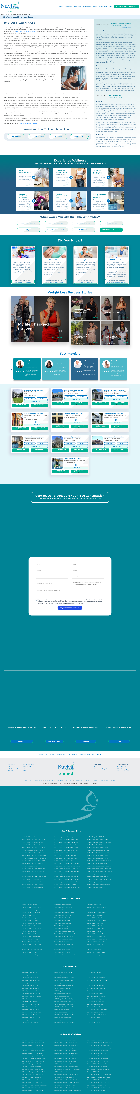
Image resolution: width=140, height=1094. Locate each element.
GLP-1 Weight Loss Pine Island (62, 1017)
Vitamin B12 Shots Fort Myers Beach (64, 933)
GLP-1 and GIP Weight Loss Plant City (97, 1053)
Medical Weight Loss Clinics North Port (33, 874)
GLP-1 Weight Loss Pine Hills (30, 1001)
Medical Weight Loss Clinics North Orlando (34, 855)
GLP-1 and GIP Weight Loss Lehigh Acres (98, 1069)
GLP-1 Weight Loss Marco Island (96, 1020)
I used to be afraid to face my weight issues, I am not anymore (83, 311)
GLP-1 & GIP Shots (37, 137)
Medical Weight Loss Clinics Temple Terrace (66, 844)
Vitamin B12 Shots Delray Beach (96, 910)
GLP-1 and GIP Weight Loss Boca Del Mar (66, 1079)
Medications (77, 6)
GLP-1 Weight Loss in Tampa (30, 977)
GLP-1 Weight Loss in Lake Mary (31, 983)
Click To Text (39, 405)
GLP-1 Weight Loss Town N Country (64, 977)
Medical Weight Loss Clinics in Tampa (32, 842)
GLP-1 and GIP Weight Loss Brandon (32, 1066)
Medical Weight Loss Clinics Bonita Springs (66, 863)
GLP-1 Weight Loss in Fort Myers (31, 980)
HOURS (42, 398)
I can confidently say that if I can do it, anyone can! (82, 336)
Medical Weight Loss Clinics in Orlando (33, 852)
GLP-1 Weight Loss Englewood (63, 972)
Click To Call (21, 405)
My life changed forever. (33, 326)
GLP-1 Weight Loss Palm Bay (95, 1012)
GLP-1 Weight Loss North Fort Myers (64, 1014)
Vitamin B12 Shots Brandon (29, 931)
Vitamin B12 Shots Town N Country (64, 910)
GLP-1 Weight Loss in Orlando (30, 988)
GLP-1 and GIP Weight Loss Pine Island (65, 1085)
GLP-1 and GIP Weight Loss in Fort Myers (33, 1048)
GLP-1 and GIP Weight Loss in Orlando (32, 1056)
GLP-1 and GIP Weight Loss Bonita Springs (66, 1066)
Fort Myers (59, 780)
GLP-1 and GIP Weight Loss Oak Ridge (32, 1074)
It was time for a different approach (111, 337)
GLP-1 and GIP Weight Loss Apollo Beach (98, 1064)
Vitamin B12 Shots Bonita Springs (64, 931)
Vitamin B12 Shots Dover (94, 904)
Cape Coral (38, 780)
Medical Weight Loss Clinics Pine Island (65, 882)
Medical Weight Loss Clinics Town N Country (67, 842)
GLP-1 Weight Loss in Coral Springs (97, 1006)
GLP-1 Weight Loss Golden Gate (63, 983)
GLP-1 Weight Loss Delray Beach (96, 977)
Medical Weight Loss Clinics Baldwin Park (33, 868)
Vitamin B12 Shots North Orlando (31, 923)
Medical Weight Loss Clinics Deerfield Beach (99, 839)
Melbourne (78, 780)
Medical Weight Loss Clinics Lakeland (97, 855)
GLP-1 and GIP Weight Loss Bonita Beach (66, 1053)
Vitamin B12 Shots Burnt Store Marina (65, 955)
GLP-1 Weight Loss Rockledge (30, 1022)
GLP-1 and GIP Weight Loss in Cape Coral (65, 1072)
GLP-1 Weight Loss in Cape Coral (63, 1004)
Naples (87, 780)
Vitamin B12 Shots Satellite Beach (96, 947)
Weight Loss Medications (28, 223)
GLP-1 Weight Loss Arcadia (29, 972)
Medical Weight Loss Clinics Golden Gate (66, 847)
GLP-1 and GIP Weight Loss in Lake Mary (33, 1050)
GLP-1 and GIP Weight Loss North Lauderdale (34, 1085)
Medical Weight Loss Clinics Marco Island (98, 884)
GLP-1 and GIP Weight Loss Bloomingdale (66, 1074)
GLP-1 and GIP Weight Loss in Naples (32, 1053)
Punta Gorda (103, 780)
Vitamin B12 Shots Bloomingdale (63, 939)
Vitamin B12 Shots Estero (61, 928)
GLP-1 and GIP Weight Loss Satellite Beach (99, 1082)
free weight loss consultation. (28, 123)
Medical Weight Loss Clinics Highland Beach (99, 874)
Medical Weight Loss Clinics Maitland (97, 847)
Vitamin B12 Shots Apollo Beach (96, 928)
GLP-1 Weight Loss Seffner (61, 1009)
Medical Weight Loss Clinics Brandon (32, 863)
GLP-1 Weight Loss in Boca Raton (31, 975)
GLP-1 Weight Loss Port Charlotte (31, 996)
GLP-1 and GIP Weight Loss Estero (64, 1064)
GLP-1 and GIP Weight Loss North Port (33, 1077)
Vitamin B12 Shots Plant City (95, 918)
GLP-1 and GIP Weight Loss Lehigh (97, 1066)
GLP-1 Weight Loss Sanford (62, 988)
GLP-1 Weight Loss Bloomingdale (63, 1006)
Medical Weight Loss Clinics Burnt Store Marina (67, 887)
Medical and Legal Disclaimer (103, 769)
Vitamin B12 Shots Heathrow (62, 923)
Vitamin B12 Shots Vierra (94, 949)
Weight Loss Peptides (83, 223)
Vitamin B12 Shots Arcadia (29, 904)
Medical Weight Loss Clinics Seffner (64, 874)
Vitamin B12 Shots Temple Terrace (64, 912)
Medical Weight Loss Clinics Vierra (97, 882)
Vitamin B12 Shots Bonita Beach (63, 918)
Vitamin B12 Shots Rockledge (30, 955)
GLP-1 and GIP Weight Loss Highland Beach (99, 1077)
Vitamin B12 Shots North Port (30, 941)
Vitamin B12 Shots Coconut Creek (31, 944)
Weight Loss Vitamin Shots (56, 223)
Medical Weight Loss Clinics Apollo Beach (99, 860)
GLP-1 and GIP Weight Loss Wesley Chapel (99, 1056)
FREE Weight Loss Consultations (116, 282)
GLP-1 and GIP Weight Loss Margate (32, 1082)
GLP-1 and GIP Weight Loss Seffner (64, 1077)
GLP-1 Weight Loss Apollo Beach (96, 996)
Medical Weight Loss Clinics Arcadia (32, 837)
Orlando (94, 780)
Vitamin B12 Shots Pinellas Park (63, 907)
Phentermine (32, 31)
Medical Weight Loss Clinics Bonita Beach (66, 850)
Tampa (112, 780)
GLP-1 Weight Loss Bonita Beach (63, 985)
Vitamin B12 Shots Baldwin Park (31, 936)
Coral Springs (49, 780)
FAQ (24, 768)
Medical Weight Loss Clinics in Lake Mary (33, 847)
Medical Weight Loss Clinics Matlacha (65, 884)
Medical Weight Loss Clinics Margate (32, 879)
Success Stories (98, 6)
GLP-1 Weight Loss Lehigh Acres (96, 1001)
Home (61, 6)
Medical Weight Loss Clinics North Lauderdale (35, 882)
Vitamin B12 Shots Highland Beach (97, 941)
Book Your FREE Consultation (126, 6)
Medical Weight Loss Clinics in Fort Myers (33, 844)
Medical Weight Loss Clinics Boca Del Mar (66, 876)
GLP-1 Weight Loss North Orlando (31, 991)
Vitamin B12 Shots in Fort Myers (31, 912)
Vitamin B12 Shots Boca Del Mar (63, 944)
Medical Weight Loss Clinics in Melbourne (99, 868)
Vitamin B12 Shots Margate (29, 947)
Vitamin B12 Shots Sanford (62, 920)
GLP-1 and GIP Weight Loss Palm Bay (97, 1079)
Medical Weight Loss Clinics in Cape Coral (66, 868)
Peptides (10, 770)
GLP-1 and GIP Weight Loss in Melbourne (98, 1072)
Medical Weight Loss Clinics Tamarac (32, 884)
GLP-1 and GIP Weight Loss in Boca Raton (33, 1042)
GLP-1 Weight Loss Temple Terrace (64, 980)
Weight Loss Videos (111, 223)
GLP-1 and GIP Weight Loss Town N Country (66, 1045)
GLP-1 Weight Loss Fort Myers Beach (64, 1001)
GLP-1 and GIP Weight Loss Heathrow (65, 1058)
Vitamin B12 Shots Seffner (61, 941)
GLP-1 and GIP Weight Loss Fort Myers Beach (67, 1069)
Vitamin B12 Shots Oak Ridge (30, 939)
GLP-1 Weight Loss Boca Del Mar (63, 1012)
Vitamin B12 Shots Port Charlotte (31, 928)
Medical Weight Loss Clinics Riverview (98, 858)
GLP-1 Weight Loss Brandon (29, 999)
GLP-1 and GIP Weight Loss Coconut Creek (34, 1079)
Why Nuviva (68, 6)
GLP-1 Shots (16, 137)
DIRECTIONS (29, 398)
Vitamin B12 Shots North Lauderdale (32, 949)
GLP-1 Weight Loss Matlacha (62, 1020)
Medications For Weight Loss (23, 282)
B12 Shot (58, 137)
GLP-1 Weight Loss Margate (29, 1014)
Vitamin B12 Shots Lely (93, 955)
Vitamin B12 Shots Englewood (63, 904)
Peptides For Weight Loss (85, 282)
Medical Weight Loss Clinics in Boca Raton (34, 839)
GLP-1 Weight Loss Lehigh (94, 999)
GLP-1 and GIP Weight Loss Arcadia (32, 1040)
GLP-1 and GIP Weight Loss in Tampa (32, 1045)
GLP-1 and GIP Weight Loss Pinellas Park (65, 1042)
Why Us (28, 230)
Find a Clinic (108, 6)
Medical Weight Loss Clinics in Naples (32, 850)
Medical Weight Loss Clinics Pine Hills (32, 866)
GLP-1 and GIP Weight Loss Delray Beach (98, 1045)
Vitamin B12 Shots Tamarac (29, 952)
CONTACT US (36, 401)
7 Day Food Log (122, 769)
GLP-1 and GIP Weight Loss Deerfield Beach (99, 1042)
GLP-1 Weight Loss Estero (61, 996)
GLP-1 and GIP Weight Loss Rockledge (32, 1090)
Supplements (27, 767)
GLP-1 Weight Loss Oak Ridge (30, 1006)
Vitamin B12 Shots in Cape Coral (63, 936)
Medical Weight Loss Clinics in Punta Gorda (34, 858)
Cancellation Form (123, 771)
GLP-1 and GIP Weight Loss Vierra (96, 1085)
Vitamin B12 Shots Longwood (62, 925)
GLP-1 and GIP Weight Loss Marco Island (98, 1087)
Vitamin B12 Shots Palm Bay (95, 944)
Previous (12, 369)
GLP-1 (18, 31)
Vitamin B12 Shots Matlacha (62, 952)
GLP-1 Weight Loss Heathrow (62, 991)
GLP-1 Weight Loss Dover (94, 972)
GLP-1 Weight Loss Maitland (95, 983)
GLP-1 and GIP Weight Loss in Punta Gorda (34, 1061)
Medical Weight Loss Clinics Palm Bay (98, 876)
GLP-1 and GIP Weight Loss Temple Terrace (66, 1048)
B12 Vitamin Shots (28, 765)
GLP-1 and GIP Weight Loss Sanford (64, 1056)
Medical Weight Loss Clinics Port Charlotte (34, 860)
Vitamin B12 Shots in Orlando (30, 920)
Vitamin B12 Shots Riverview (95, 925)
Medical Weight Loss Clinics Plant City (98, 850)
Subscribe (21, 741)
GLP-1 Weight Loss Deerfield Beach (97, 975)
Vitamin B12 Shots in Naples (30, 918)
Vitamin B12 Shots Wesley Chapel (96, 920)
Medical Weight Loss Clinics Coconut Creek (34, 876)
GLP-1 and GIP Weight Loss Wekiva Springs (99, 1048)
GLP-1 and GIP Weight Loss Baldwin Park (33, 1072)
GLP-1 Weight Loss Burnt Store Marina (65, 1022)
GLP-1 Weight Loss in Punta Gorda (31, 993)
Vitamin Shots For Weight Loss (54, 282)
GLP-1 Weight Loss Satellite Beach (96, 1014)
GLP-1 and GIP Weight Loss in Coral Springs (99, 1074)
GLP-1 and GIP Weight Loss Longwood (65, 1061)
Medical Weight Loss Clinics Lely (96, 887)
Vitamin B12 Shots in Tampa (30, 910)
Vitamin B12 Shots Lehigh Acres (96, 933)
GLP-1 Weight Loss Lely (93, 1022)
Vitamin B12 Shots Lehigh (94, 931)
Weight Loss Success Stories (56, 230)
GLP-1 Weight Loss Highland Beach (97, 1009)
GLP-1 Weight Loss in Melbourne (96, 1004)
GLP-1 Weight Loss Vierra (94, 1017)
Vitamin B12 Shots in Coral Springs (97, 939)
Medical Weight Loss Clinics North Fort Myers (67, 879)
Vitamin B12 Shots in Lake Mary (31, 915)
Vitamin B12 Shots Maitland (95, 915)
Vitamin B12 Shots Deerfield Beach (97, 907)
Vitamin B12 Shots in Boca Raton (31, 907)
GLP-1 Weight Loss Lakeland (95, 991)
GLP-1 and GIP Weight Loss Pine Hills (32, 1069)
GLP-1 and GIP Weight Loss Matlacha (64, 1087)
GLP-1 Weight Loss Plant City (95, 985)
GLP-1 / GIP (23, 31)
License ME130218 (126, 27)
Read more (57, 338)
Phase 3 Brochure (122, 767)
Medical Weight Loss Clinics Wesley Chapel (99, 852)
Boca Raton (28, 780)
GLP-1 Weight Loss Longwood (62, 993)
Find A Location (84, 230)
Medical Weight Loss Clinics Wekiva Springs (99, 844)
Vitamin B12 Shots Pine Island (62, 949)
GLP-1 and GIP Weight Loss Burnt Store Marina (67, 1090)
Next (128, 369)
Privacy (96, 767)
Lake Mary (69, 780)
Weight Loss (79, 137)
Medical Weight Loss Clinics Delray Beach (99, 842)
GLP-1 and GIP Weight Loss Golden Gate (65, 1050)
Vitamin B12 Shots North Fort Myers (64, 947)
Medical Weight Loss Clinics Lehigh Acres (99, 866)
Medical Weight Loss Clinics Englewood (65, 837)
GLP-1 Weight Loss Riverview (95, 993)
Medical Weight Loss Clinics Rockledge (33, 887)
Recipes (86, 741)
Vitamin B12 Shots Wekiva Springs (97, 912)
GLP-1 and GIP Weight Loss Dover (96, 1040)
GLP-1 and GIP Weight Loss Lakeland (97, 1058)
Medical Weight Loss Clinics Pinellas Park (66, 839)
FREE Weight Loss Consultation (111, 230)
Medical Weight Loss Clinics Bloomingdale (66, 871)
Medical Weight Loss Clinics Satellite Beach (99, 879)
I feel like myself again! (112, 312)
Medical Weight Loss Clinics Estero (64, 860)
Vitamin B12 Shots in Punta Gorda (31, 925)
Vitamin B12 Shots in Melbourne (96, 936)
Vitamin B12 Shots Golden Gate (63, 915)
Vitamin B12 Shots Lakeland (95, 923)
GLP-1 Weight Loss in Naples (30, 985)
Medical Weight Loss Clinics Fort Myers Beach (67, 866)
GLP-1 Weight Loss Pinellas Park (63, 975)
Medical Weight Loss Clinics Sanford (64, 852)
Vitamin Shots (87, 6)
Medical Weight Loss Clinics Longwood (65, 858)
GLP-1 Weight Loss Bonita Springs (64, 999)
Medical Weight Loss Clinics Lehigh (97, 863)
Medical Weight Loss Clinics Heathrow (65, 855)
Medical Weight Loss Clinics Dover (97, 837)
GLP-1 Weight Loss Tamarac (29, 1020)
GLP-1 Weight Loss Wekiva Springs (97, 980)
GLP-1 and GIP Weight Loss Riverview (97, 1061)
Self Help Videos (54, 741)
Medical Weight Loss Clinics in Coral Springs (99, 871)
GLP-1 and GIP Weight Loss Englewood (65, 1040)
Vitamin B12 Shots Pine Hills (30, 933)
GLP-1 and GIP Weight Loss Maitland (97, 1050)
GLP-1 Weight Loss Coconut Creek (31, 1012)
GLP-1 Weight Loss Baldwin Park (31, 1004)
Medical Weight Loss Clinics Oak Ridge (33, 871)
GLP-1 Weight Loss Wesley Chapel (96, 988)
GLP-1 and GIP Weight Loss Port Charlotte (34, 1064)
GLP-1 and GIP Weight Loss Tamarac (32, 1087)
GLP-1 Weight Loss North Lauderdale (32, 1017)
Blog (119, 741)
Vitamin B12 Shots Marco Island (96, 952)
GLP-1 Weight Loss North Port (30, 1009)
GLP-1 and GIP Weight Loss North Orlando (34, 1058)
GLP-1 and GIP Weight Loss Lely (96, 1090)
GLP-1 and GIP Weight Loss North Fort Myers (67, 1082)
